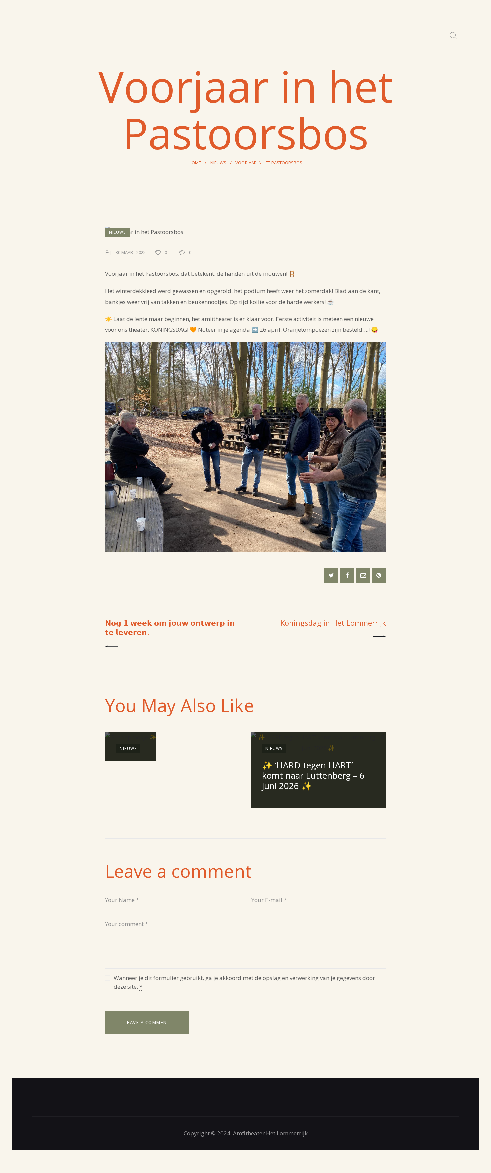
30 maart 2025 (131, 252)
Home (195, 163)
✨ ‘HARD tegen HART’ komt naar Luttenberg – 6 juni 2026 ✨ (313, 775)
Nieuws (218, 163)
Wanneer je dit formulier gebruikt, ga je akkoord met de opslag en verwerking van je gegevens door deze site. (244, 982)
